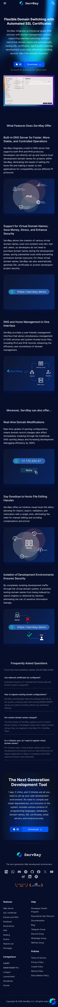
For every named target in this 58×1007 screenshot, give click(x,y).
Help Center (48, 670)
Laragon (7, 972)
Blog (33, 925)
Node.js (6, 935)
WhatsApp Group (38, 938)
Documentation (38, 920)
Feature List (8, 944)
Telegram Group (38, 929)
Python (6, 939)
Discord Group (37, 934)
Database (7, 921)
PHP (5, 930)
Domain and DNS (10, 917)
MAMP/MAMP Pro (11, 968)
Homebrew (8, 981)
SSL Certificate (9, 913)
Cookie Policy (37, 966)
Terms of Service (38, 958)
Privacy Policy (37, 962)
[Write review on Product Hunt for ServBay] (21, 885)
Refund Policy (37, 971)
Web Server (8, 908)
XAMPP (6, 963)
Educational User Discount (42, 916)
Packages (7, 948)
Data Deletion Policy (40, 975)
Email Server (8, 926)
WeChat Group (37, 942)
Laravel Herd (9, 976)
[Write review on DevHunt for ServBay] (36, 885)
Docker (6, 985)
